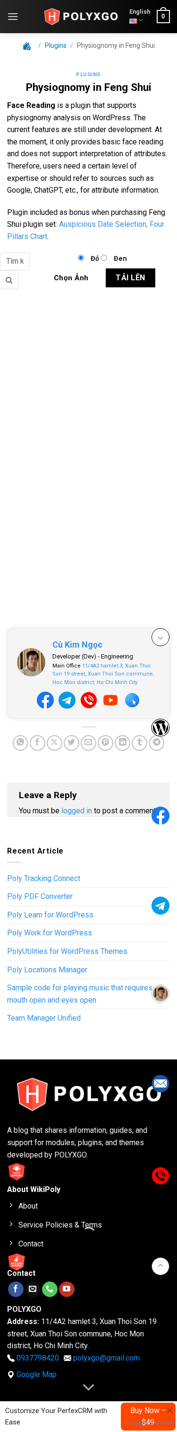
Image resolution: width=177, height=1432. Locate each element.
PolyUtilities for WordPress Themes (67, 951)
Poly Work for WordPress (49, 932)
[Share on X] (54, 743)
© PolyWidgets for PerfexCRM (149, 1423)
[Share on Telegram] (157, 743)
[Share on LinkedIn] (122, 743)
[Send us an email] (33, 1289)
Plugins (88, 74)
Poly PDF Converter (40, 896)
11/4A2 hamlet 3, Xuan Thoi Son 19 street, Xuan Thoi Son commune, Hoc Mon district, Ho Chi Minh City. (103, 674)
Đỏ (95, 259)
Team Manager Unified (44, 1018)
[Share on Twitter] (71, 743)
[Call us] (50, 1289)
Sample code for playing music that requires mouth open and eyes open (79, 994)
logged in (76, 810)
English (139, 11)
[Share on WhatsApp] (20, 743)
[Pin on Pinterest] (105, 743)
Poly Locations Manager (47, 969)
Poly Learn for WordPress (50, 914)
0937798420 (38, 1357)
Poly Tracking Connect (43, 878)
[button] (12, 16)
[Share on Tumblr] (139, 743)
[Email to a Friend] (88, 743)
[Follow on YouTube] (67, 1289)
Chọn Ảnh (71, 278)
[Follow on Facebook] (16, 1289)
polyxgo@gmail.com (106, 1357)
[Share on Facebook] (37, 743)
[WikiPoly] (80, 16)
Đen (120, 259)
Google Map (37, 1374)
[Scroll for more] (89, 1387)
